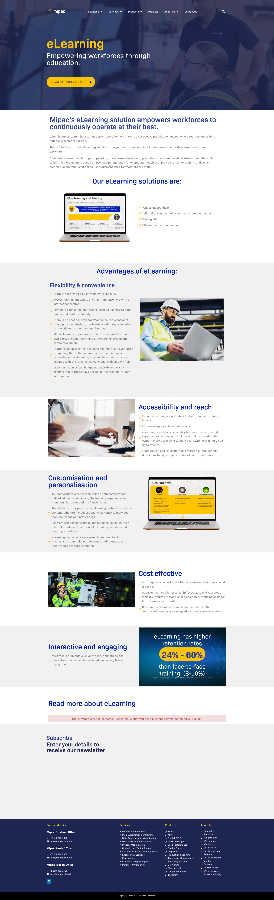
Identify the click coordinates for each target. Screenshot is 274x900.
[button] (223, 11)
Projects (153, 11)
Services (113, 11)
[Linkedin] (49, 881)
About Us (169, 11)
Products (133, 11)
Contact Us (191, 11)
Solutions (93, 11)
